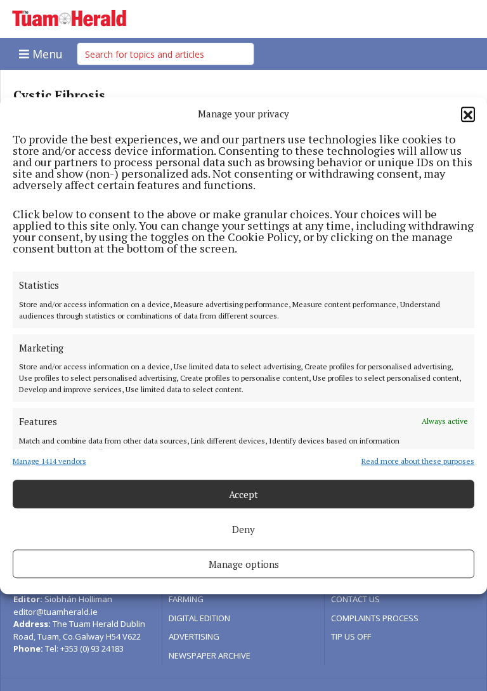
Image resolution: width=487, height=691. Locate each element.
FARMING (186, 599)
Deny (243, 529)
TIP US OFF (351, 636)
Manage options (244, 564)
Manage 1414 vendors (49, 461)
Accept (243, 494)
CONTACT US (355, 599)
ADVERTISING (194, 636)
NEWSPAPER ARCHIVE (209, 655)
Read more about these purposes (417, 461)
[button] (468, 113)
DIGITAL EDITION (199, 618)
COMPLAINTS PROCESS (375, 618)
